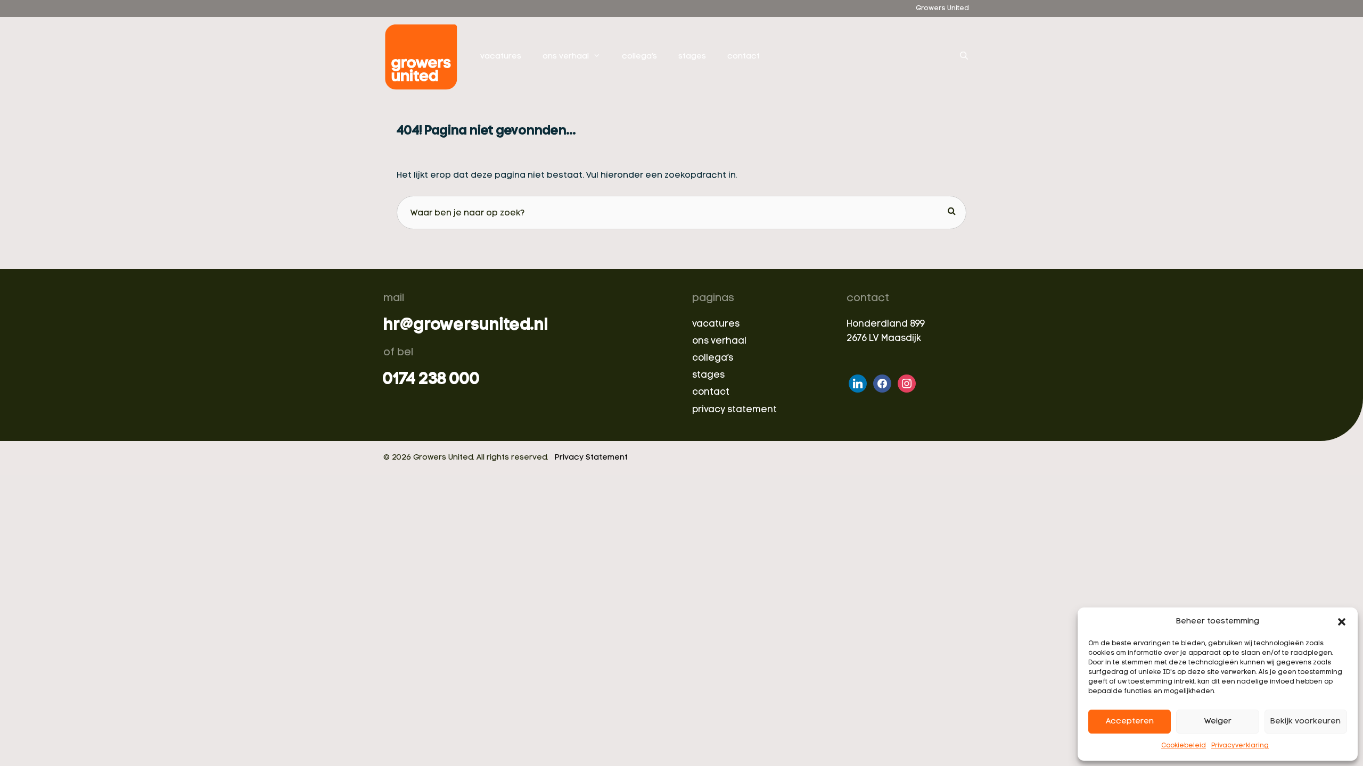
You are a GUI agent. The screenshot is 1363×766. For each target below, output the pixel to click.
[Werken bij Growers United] (423, 57)
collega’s (639, 57)
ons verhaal (566, 57)
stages (692, 57)
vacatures (500, 57)
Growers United (942, 8)
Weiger (1217, 722)
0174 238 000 (431, 379)
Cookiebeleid (1183, 746)
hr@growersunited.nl (465, 325)
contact (743, 57)
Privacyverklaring (1240, 746)
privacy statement (734, 409)
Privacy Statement (591, 458)
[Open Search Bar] (964, 57)
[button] (1341, 622)
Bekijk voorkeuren (1305, 722)
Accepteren (1130, 722)
